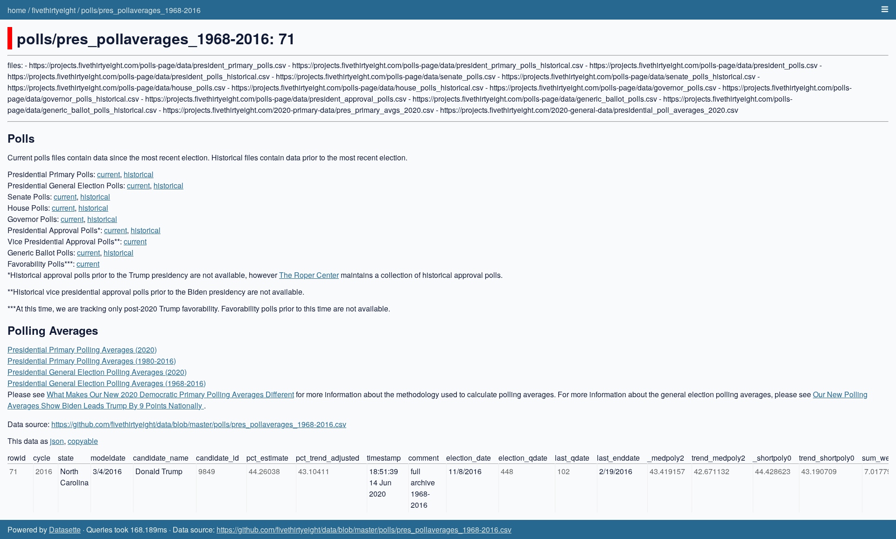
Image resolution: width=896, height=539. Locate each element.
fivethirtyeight (54, 10)
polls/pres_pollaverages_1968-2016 (141, 10)
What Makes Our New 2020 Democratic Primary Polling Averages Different (170, 394)
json (57, 440)
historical (139, 174)
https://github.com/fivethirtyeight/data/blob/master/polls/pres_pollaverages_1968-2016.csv (198, 424)
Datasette (65, 529)
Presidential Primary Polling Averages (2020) (82, 349)
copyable (83, 440)
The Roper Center (309, 275)
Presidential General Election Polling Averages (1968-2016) (106, 383)
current (108, 174)
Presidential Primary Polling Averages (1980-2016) (91, 360)
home (16, 10)
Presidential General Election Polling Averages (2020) (97, 371)
